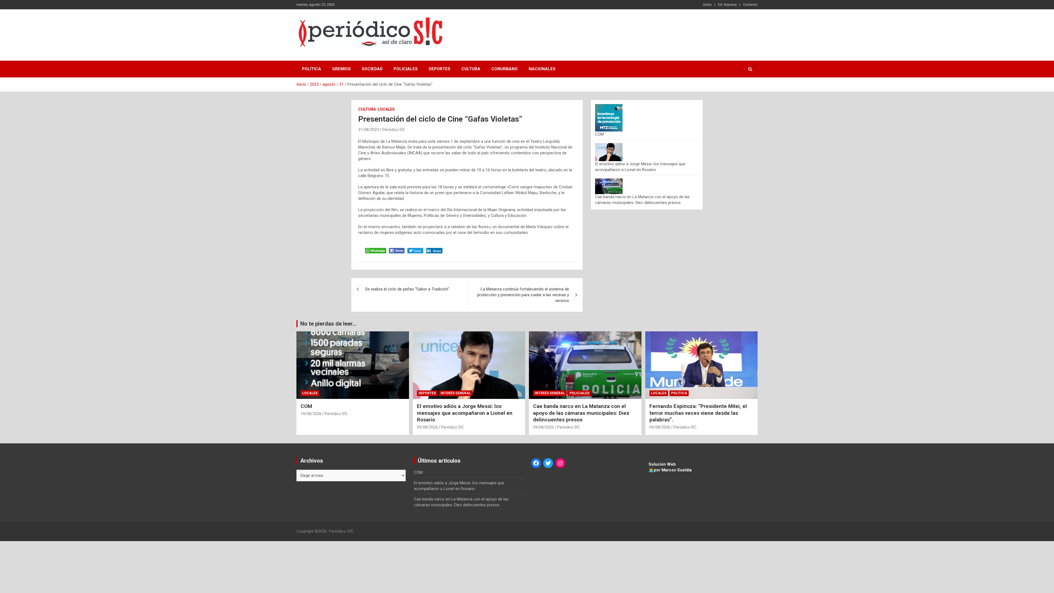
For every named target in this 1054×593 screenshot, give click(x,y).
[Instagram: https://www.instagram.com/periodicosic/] (560, 463)
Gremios (341, 68)
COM (599, 134)
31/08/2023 (368, 129)
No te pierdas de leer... (328, 323)
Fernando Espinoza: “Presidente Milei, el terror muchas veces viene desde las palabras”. (698, 413)
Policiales (406, 68)
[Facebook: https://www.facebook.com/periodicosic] (536, 463)
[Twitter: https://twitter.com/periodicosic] (548, 463)
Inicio (707, 4)
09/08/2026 (427, 427)
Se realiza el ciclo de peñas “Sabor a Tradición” (407, 289)
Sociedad (372, 68)
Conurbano (504, 68)
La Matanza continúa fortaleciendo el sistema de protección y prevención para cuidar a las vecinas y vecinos (523, 295)
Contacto (750, 4)
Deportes (439, 68)
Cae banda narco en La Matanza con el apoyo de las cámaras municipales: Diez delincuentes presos (581, 413)
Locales (386, 109)
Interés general (456, 393)
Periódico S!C (393, 129)
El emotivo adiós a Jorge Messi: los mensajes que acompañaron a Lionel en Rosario (464, 413)
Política (311, 68)
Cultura (470, 68)
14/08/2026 (311, 414)
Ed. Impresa (727, 4)
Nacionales (542, 68)
